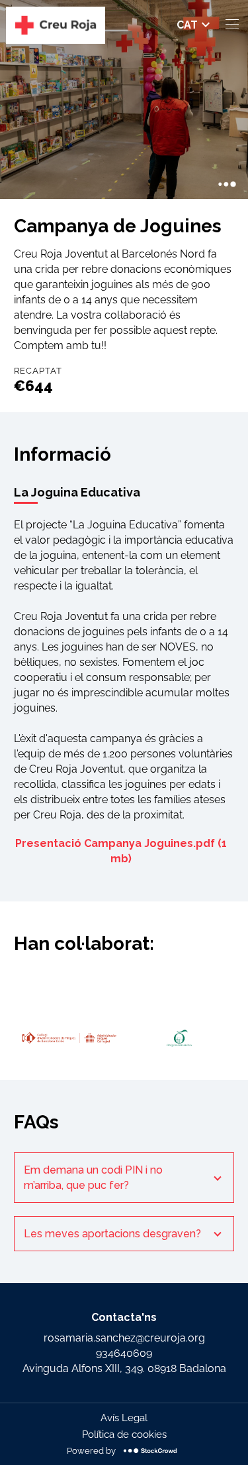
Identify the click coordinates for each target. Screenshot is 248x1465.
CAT (187, 25)
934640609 (124, 1353)
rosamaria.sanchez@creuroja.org (124, 1338)
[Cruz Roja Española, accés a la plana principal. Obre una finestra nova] (55, 25)
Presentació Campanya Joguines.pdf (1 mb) (121, 851)
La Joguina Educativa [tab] (77, 492)
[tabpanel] (123, 693)
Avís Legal (124, 1418)
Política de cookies (124, 1434)
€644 (33, 385)
